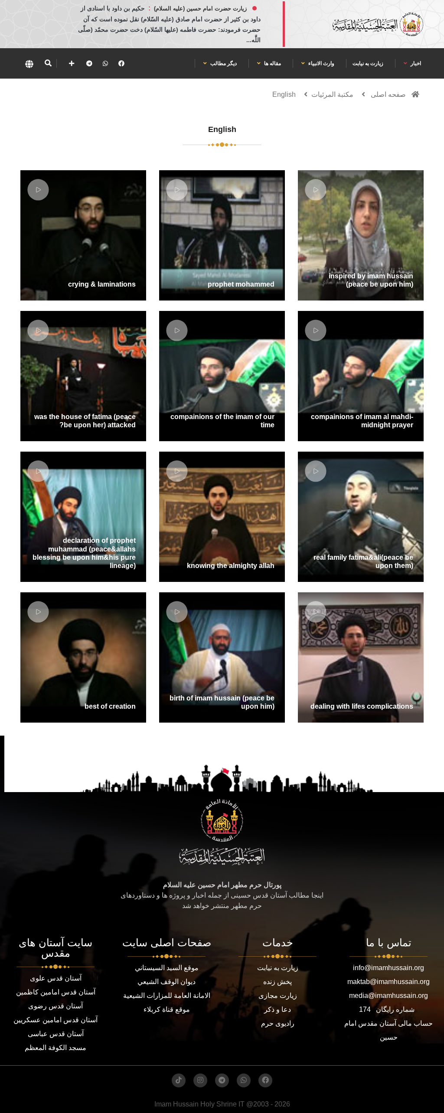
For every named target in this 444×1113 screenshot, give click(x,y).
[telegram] (89, 63)
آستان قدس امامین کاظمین (55, 992)
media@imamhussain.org (388, 995)
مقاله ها (272, 63)
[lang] (29, 63)
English (284, 94)
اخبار (415, 63)
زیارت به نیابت (368, 63)
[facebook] (121, 63)
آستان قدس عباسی (56, 1033)
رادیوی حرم (277, 1023)
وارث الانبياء (320, 63)
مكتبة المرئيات (332, 94)
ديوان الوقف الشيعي (166, 981)
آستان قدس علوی (56, 978)
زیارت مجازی (277, 995)
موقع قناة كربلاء (167, 1009)
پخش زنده (277, 981)
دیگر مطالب (223, 63)
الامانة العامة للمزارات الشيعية (166, 995)
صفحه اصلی (388, 94)
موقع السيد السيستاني (167, 967)
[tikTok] (179, 1080)
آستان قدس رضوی (55, 1006)
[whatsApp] (105, 63)
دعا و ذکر (277, 1009)
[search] (47, 63)
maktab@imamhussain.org (388, 981)
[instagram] (200, 1080)
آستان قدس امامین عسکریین (55, 1020)
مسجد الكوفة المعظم (55, 1047)
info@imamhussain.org (388, 967)
